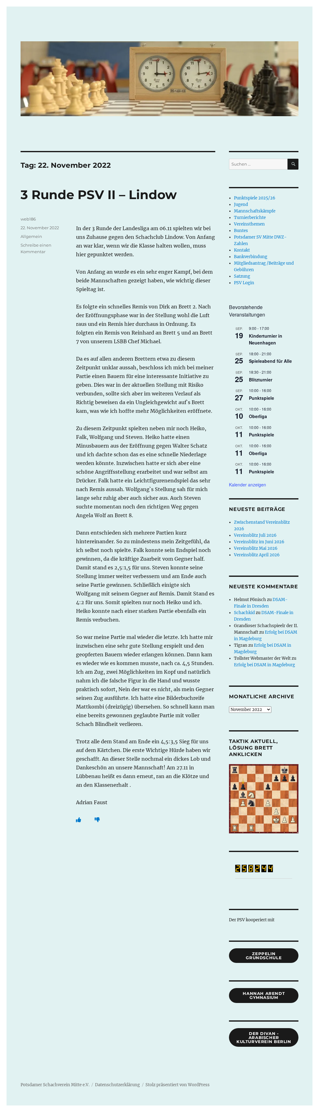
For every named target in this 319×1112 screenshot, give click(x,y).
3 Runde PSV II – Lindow (99, 194)
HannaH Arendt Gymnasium (264, 995)
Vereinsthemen (249, 224)
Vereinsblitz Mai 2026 (256, 548)
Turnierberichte (250, 217)
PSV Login (244, 282)
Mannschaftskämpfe (254, 211)
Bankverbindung (250, 256)
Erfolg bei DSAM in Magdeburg (264, 665)
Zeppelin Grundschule (264, 955)
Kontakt (242, 250)
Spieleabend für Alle (270, 361)
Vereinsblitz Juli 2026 (255, 535)
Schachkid (244, 612)
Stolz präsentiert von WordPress (177, 1084)
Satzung (242, 276)
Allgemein (31, 236)
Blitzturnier (260, 379)
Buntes (241, 230)
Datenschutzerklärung (117, 1084)
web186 (28, 218)
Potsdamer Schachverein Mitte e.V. (55, 1084)
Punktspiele (261, 398)
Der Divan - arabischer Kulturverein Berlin (263, 1037)
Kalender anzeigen (247, 484)
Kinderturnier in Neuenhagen (265, 339)
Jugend (241, 204)
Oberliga (258, 416)
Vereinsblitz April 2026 (257, 555)
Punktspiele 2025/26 (254, 198)
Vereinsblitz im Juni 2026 (259, 542)
